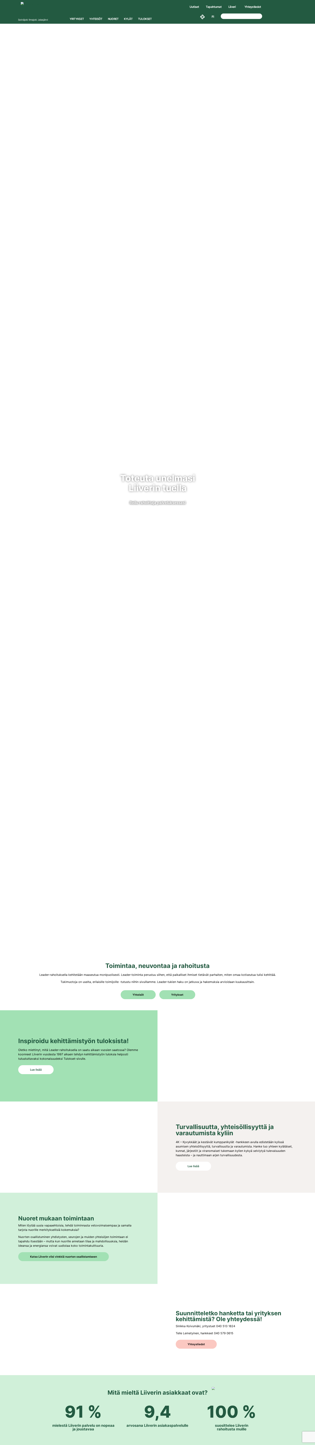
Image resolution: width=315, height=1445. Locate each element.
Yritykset (77, 19)
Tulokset (145, 19)
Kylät (128, 19)
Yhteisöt (95, 19)
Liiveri (232, 7)
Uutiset (194, 7)
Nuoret (113, 19)
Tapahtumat (213, 7)
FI (213, 16)
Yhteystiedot (252, 7)
